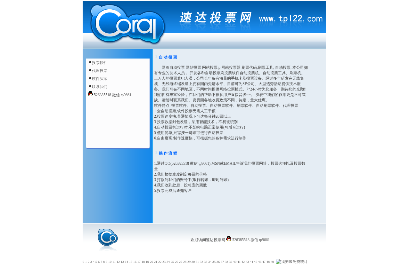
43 (247, 262)
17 (139, 262)
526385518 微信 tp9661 (250, 240)
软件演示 (99, 78)
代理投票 (99, 70)
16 (134, 262)
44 (251, 262)
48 (268, 262)
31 (197, 262)
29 (189, 262)
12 (118, 262)
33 (205, 262)
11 (114, 262)
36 (218, 262)
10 (109, 262)
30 (193, 262)
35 (214, 262)
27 (180, 262)
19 (147, 262)
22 (159, 262)
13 (122, 262)
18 (143, 262)
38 (226, 262)
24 (168, 262)
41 (239, 262)
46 (259, 262)
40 (234, 262)
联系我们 (99, 86)
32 (201, 262)
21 (155, 262)
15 (130, 262)
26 (176, 262)
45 (255, 262)
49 (272, 262)
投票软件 (99, 62)
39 (230, 262)
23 (164, 262)
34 (209, 262)
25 (172, 262)
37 (222, 262)
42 (243, 262)
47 (264, 262)
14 (126, 262)
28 (184, 262)
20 (151, 262)
